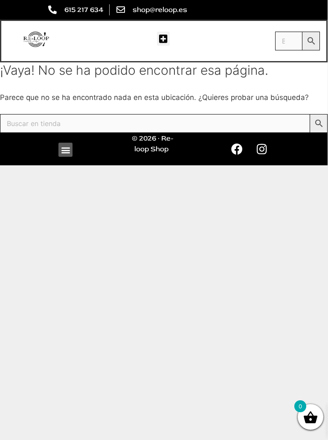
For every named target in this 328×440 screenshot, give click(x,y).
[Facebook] (236, 149)
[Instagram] (261, 149)
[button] (163, 39)
